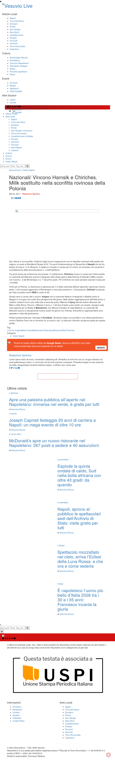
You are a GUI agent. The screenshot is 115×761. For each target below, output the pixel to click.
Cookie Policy (19, 720)
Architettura (15, 60)
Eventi (8, 158)
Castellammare (16, 35)
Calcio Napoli (11, 161)
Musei (12, 68)
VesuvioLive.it (15, 170)
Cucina (13, 102)
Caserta (14, 150)
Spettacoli (14, 88)
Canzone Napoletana (19, 63)
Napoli (12, 18)
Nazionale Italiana (42, 330)
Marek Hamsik (27, 330)
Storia (12, 74)
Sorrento (14, 43)
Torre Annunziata (17, 46)
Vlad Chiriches (68, 330)
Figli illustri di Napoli (18, 66)
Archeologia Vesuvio (19, 57)
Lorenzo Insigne (14, 330)
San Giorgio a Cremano (21, 130)
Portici (12, 26)
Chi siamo (17, 706)
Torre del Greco (17, 21)
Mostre (13, 85)
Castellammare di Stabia (22, 136)
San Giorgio (15, 29)
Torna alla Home (57, 376)
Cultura (9, 153)
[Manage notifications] (108, 755)
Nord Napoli (16, 147)
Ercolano (14, 23)
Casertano (14, 49)
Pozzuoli (13, 40)
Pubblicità (17, 718)
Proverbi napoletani (18, 71)
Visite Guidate (16, 91)
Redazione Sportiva (31, 193)
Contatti (18, 112)
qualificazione (56, 330)
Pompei (13, 37)
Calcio (12, 99)
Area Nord (14, 32)
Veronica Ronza (18, 409)
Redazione (17, 709)
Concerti (13, 82)
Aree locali (10, 116)
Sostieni (18, 109)
